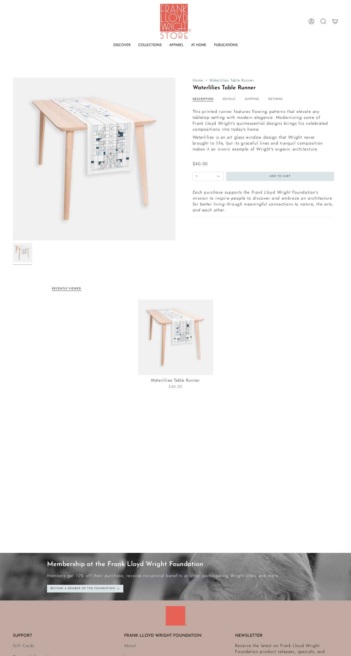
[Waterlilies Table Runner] (175, 337)
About (130, 646)
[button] (121, 45)
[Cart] (335, 21)
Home (198, 80)
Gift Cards (23, 646)
